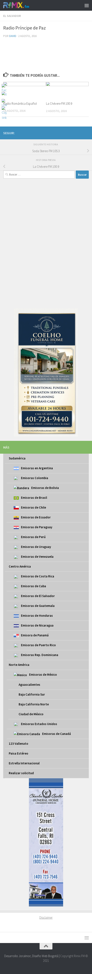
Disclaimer (46, 917)
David (12, 36)
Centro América (20, 566)
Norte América (19, 665)
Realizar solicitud (21, 773)
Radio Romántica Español (20, 104)
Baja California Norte (34, 704)
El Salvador (12, 16)
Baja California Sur (32, 694)
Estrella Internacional (24, 763)
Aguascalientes (29, 685)
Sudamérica (17, 458)
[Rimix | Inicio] (21, 5)
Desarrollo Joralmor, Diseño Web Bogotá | (32, 956)
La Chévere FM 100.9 (59, 104)
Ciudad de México (31, 714)
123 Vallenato (18, 744)
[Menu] (86, 5)
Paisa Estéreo (18, 753)
